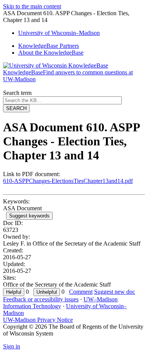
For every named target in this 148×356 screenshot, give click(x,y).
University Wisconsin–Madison (59, 33)
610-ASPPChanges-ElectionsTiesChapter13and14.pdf (68, 181)
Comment (81, 291)
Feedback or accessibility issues (41, 299)
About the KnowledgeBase (50, 52)
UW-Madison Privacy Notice (38, 320)
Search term (17, 93)
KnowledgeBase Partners (48, 46)
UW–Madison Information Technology (60, 302)
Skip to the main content (32, 6)
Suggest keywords (29, 216)
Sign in (11, 346)
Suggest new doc (114, 291)
